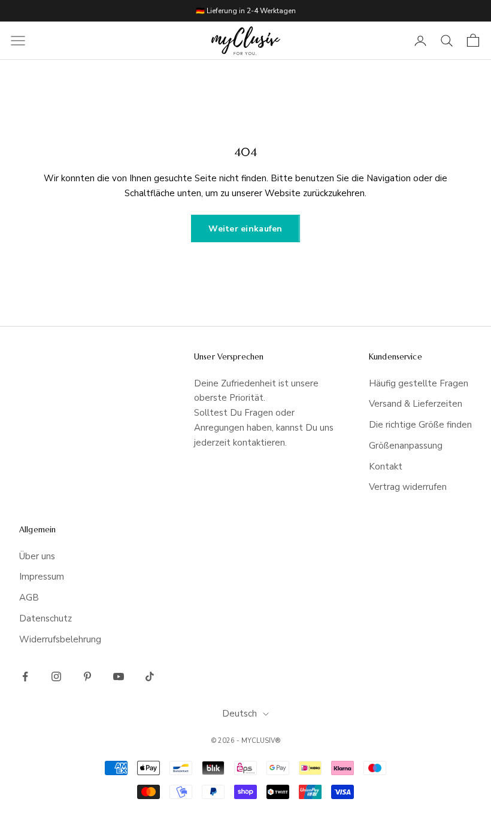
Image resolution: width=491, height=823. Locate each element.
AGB (29, 597)
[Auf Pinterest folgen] (87, 676)
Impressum (41, 577)
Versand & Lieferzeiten (415, 404)
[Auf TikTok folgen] (150, 676)
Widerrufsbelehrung (60, 639)
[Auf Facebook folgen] (25, 676)
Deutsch (239, 714)
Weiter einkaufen (245, 228)
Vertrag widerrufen (408, 487)
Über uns (37, 556)
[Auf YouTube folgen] (119, 676)
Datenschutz (45, 618)
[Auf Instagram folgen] (56, 676)
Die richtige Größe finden (420, 425)
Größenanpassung (405, 446)
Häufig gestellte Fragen (418, 383)
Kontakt (385, 467)
